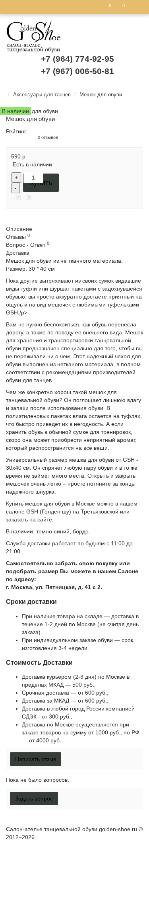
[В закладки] (18, 198)
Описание (19, 229)
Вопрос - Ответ (27, 245)
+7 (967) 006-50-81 (77, 71)
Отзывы (18, 237)
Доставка (17, 253)
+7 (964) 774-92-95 (77, 58)
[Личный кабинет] (135, 7)
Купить (41, 183)
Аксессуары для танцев (42, 95)
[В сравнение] (29, 198)
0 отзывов (48, 137)
